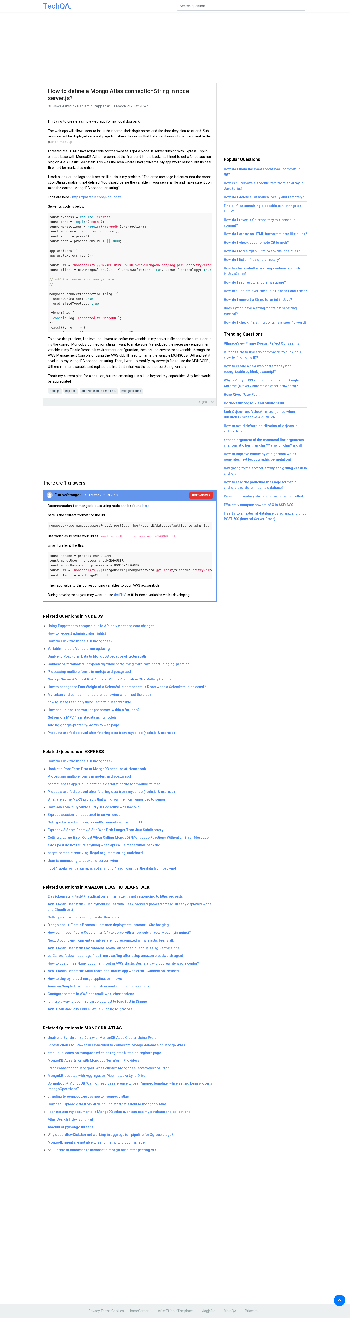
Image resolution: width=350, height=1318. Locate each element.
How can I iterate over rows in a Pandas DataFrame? (265, 291)
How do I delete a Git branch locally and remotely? (264, 197)
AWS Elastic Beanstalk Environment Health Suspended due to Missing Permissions (114, 948)
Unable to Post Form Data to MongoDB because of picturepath (97, 656)
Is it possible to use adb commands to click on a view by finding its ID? (262, 355)
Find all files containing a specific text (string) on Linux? (262, 208)
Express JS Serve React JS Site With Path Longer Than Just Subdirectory (105, 830)
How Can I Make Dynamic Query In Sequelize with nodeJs (93, 807)
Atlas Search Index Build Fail (70, 1120)
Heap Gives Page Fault (241, 395)
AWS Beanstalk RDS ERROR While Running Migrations (90, 1009)
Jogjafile (208, 1311)
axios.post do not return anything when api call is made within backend (104, 845)
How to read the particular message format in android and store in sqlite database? (260, 485)
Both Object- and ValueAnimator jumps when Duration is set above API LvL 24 (259, 414)
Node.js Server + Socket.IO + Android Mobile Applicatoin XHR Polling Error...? (110, 679)
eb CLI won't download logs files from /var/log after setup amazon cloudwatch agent (115, 956)
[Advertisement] (175, 48)
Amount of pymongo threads (70, 1127)
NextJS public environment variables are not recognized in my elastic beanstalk (111, 940)
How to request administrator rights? (77, 634)
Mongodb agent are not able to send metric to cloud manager (97, 1142)
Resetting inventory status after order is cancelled (263, 496)
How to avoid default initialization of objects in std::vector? (261, 428)
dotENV (120, 595)
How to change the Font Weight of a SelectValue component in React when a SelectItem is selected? (127, 687)
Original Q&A (206, 402)
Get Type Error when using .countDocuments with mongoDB (95, 822)
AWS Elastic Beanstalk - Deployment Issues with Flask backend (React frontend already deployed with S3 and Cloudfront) (131, 907)
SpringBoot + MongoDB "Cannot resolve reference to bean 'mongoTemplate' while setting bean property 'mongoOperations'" (130, 1086)
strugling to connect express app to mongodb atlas (88, 1097)
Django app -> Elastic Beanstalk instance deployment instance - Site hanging (108, 925)
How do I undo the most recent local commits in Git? (262, 172)
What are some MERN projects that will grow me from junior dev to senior (106, 799)
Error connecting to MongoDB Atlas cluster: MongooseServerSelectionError (108, 1068)
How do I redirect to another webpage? (255, 282)
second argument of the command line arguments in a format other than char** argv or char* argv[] (264, 443)
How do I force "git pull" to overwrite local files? (262, 251)
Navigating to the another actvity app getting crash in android (265, 471)
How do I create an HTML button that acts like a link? (265, 234)
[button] (339, 1300)
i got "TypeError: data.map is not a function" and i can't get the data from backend (112, 868)
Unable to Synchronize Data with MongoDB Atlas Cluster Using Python (103, 1038)
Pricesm (251, 1311)
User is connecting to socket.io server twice (83, 861)
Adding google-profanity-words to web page (83, 725)
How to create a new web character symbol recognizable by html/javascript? (258, 369)
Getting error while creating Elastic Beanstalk (83, 917)
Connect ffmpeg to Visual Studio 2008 (254, 403)
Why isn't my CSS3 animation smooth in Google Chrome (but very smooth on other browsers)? (261, 383)
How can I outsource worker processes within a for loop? (94, 710)
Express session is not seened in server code (84, 815)
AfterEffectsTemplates (176, 1311)
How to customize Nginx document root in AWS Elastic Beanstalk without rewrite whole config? (123, 963)
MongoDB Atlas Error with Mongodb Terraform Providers (93, 1061)
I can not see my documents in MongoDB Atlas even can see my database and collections (119, 1112)
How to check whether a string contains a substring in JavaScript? (264, 271)
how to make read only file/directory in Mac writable (89, 702)
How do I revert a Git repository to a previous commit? (259, 222)
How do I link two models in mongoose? (80, 641)
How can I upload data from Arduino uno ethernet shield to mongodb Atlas (107, 1104)
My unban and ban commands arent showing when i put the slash (99, 695)
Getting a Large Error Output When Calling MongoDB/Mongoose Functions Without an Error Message (128, 838)
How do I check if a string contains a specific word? (265, 323)
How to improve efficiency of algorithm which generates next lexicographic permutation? (260, 457)
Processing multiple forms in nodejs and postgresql (89, 672)
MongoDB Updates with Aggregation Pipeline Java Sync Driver (97, 1076)
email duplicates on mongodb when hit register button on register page (104, 1053)
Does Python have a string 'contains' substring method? (260, 311)
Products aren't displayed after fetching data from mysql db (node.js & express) (111, 733)
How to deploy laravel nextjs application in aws (85, 979)
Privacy (94, 1311)
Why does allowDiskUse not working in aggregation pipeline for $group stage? (110, 1135)
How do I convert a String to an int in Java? (258, 300)
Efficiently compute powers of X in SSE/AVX (258, 505)
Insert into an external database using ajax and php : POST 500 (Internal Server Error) (265, 516)
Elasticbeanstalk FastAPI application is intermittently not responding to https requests (115, 897)
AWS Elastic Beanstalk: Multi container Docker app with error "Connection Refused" (114, 971)
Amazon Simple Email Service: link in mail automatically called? (99, 986)
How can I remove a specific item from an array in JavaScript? (263, 186)
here (145, 506)
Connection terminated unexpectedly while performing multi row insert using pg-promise (118, 664)
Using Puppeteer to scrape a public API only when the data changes (101, 626)
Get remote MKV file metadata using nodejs (82, 718)
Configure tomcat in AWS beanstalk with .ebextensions (91, 994)
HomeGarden (139, 1311)
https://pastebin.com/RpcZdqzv (96, 197)
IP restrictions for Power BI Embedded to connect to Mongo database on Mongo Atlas (116, 1045)
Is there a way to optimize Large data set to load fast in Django (97, 1002)
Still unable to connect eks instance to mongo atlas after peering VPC (103, 1150)
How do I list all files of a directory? (252, 260)
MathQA (230, 1311)
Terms (105, 1311)
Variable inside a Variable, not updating (79, 649)
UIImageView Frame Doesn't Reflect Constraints (261, 344)
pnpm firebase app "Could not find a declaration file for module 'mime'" (104, 784)
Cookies (117, 1311)
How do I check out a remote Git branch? (256, 243)
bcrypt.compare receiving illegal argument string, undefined (95, 853)
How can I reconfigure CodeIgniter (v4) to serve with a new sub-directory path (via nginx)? (119, 933)
